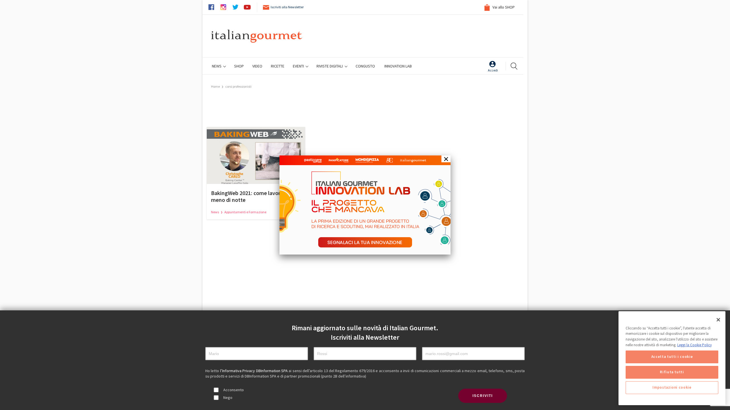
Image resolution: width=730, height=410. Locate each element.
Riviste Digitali (330, 66)
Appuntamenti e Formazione (245, 212)
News (217, 66)
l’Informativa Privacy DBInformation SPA (254, 370)
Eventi (299, 66)
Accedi (493, 70)
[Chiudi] (718, 319)
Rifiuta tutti (672, 372)
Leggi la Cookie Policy (694, 345)
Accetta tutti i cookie (672, 356)
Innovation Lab (398, 66)
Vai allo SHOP (503, 7)
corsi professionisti (238, 86)
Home (215, 86)
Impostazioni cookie (671, 387)
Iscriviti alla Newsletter (287, 7)
